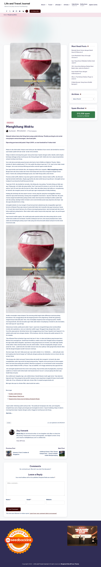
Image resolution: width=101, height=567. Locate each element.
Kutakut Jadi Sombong (15, 394)
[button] (35, 11)
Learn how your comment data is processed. (43, 513)
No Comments (33, 131)
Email (29, 499)
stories (8, 422)
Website (49, 499)
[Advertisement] (50, 28)
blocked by (83, 115)
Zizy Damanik (22, 431)
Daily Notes (10, 122)
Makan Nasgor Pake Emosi (16, 396)
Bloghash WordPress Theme (70, 564)
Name (8, 499)
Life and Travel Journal (17, 3)
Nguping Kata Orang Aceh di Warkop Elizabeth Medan (24, 399)
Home (5, 14)
